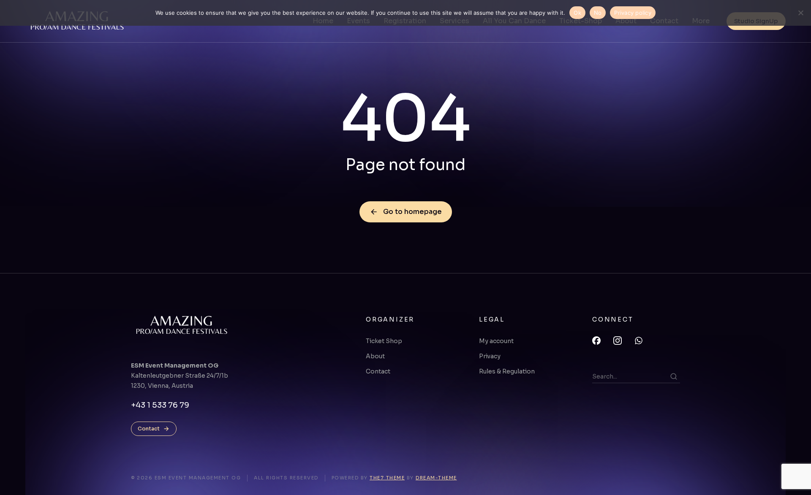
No (598, 12)
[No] (800, 12)
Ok (577, 12)
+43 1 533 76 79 (160, 405)
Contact (149, 428)
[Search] (673, 376)
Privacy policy (632, 12)
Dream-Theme (436, 478)
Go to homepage (412, 211)
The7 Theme (387, 478)
